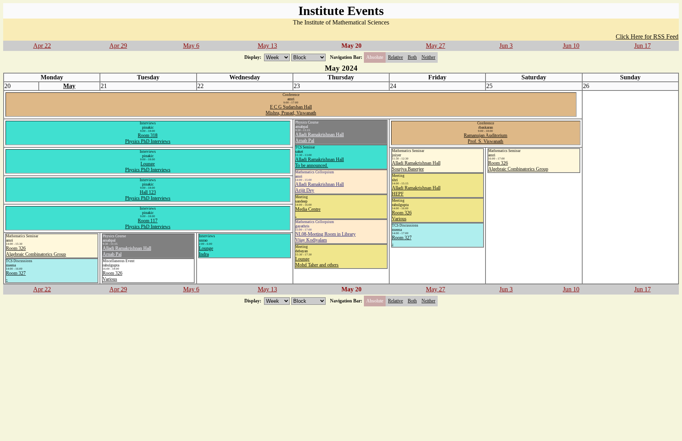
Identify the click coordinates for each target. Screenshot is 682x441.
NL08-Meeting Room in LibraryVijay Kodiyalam (325, 237)
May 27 (435, 45)
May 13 (267, 45)
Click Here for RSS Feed (647, 36)
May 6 (191, 45)
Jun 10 (571, 45)
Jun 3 (506, 45)
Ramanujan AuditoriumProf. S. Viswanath (485, 138)
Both (412, 57)
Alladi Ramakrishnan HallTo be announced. (319, 162)
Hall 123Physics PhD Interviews (147, 195)
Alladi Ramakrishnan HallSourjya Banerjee (416, 166)
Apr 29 (118, 45)
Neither (428, 57)
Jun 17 (642, 45)
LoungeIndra (206, 251)
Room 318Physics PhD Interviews (147, 138)
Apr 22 (42, 45)
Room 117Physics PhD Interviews (147, 223)
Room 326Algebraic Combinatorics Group (518, 166)
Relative (395, 57)
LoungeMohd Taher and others (317, 262)
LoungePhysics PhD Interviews (147, 167)
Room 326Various (402, 215)
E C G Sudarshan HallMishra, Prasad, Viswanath (291, 110)
